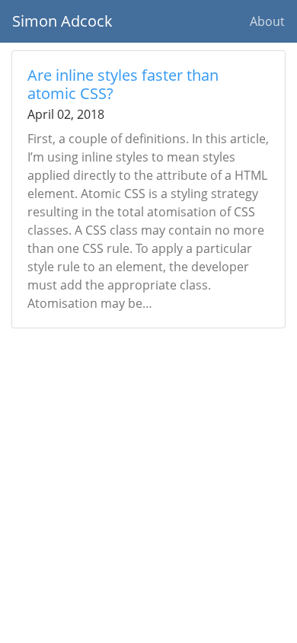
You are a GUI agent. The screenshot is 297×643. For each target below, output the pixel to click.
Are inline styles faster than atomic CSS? (123, 84)
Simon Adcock (62, 21)
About (267, 21)
